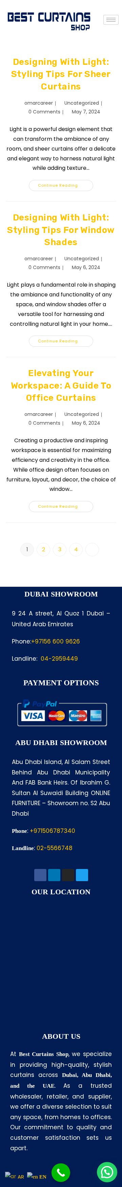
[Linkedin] (54, 875)
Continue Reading (65, 184)
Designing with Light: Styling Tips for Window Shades (61, 229)
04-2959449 (59, 659)
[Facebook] (40, 875)
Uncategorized (81, 103)
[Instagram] (68, 875)
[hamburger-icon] (111, 20)
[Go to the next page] (92, 549)
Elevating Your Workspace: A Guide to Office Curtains (61, 385)
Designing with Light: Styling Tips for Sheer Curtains (61, 74)
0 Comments (44, 111)
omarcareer (38, 103)
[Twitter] (82, 875)
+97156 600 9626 (55, 641)
